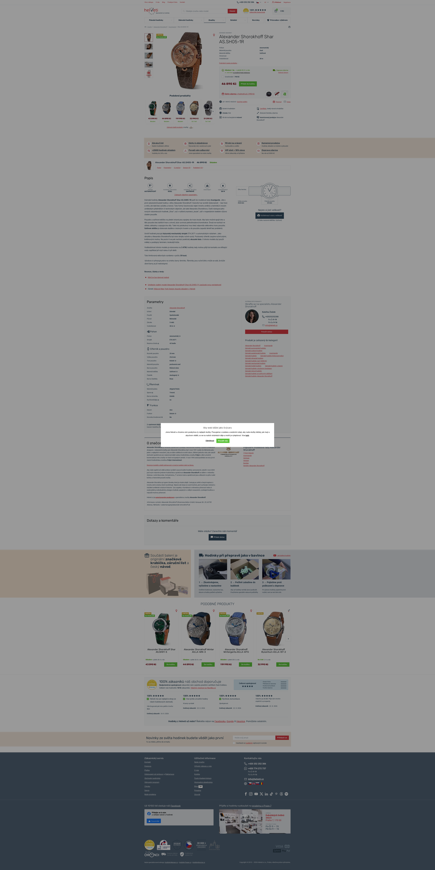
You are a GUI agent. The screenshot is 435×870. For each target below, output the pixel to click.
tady (247, 435)
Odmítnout (210, 441)
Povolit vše (223, 441)
